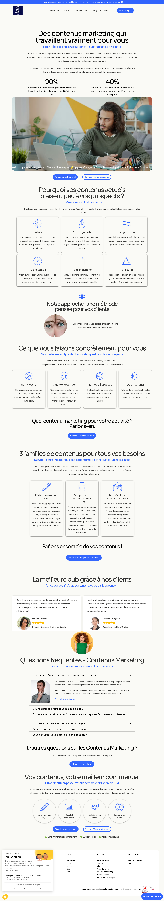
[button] (82, 2)
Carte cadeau (72, 866)
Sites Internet (102, 866)
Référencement (103, 875)
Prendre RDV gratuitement (65, 699)
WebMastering (103, 869)
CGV (130, 863)
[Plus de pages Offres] (71, 10)
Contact (70, 872)
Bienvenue (71, 860)
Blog (68, 869)
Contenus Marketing (105, 872)
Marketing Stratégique (106, 877)
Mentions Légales (135, 860)
